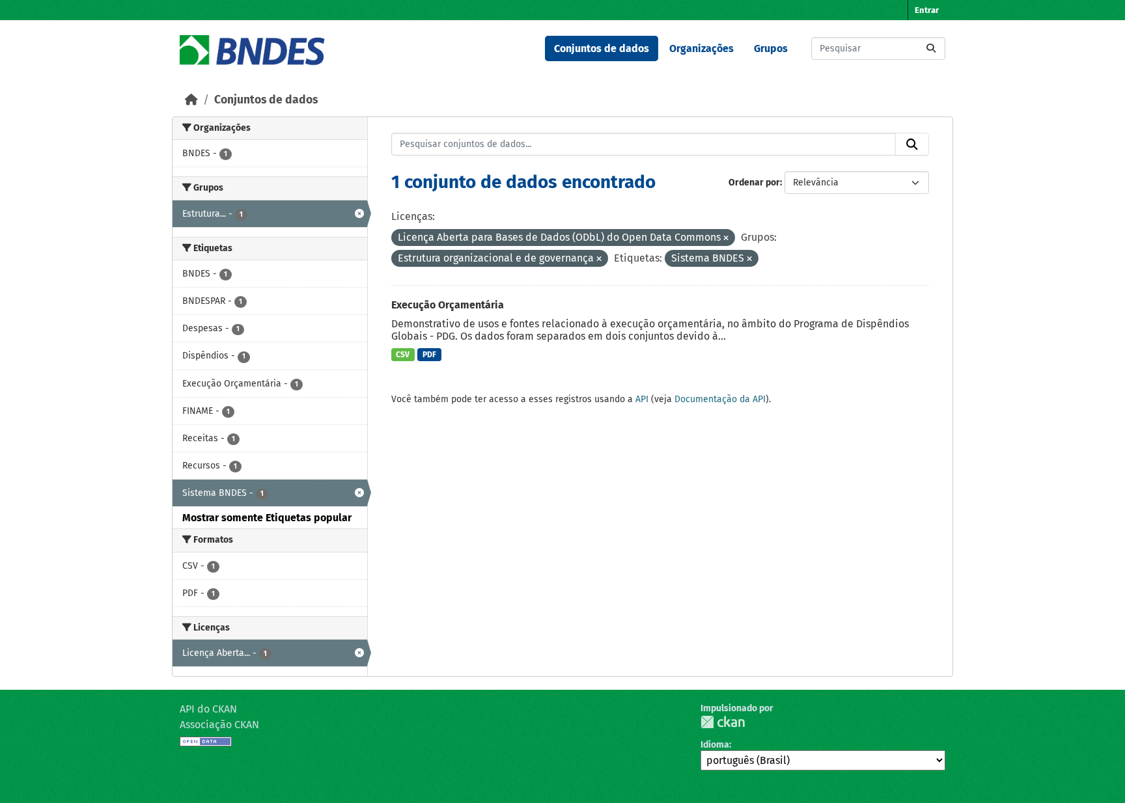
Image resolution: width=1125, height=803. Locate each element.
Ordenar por (754, 182)
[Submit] (931, 48)
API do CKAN (208, 709)
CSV (403, 354)
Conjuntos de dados (601, 48)
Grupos (771, 48)
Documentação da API (720, 399)
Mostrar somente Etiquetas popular (267, 517)
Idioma (715, 744)
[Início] (191, 100)
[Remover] (726, 238)
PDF (429, 354)
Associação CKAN (219, 724)
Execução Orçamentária (447, 305)
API (641, 399)
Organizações (701, 48)
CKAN (723, 722)
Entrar (927, 10)
